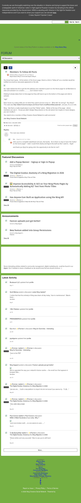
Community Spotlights (40, 470)
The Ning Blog (40, 469)
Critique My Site (28, 201)
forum (10, 123)
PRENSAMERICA (15, 319)
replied (20, 348)
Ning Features (40, 464)
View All (6, 205)
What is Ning (40, 461)
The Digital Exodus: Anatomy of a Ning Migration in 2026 (37, 173)
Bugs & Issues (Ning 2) (15, 76)
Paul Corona (14, 416)
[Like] (75, 67)
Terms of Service (52, 488)
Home (40, 467)
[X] (5, 67)
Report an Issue (28, 488)
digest (6, 268)
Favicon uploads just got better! (25, 221)
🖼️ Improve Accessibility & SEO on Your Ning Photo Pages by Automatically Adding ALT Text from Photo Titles (39, 185)
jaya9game (13, 338)
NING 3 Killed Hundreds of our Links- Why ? (24, 418)
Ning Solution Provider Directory (40, 476)
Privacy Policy (40, 488)
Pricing (40, 463)
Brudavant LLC (15, 282)
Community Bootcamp (40, 473)
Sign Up (72, 22)
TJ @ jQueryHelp (15, 433)
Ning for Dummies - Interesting (43, 329)
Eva (11, 329)
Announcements (10, 215)
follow (6, 123)
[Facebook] (10, 67)
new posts (14, 123)
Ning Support (18, 223)
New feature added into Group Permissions (30, 230)
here (54, 12)
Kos (16, 75)
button (19, 123)
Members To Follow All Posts (23, 72)
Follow (75, 125)
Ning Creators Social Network (29, 30)
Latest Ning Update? (39, 292)
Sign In (77, 22)
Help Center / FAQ (40, 474)
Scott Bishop (18, 165)
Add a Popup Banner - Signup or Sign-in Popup (32, 162)
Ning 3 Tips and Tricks (15, 166)
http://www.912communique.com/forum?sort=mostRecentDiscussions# (37, 104)
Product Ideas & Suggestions (17, 177)
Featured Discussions (13, 157)
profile (31, 282)
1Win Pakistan (14, 309)
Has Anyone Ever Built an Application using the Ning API (37, 197)
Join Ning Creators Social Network (15, 118)
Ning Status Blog (60, 47)
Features (12, 234)
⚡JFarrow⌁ (18, 175)
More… (40, 450)
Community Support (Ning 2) (29, 76)
